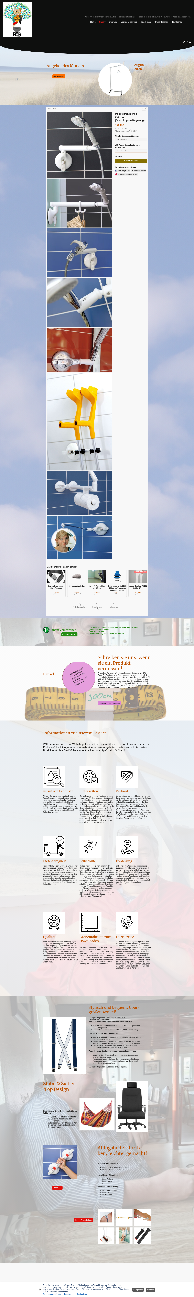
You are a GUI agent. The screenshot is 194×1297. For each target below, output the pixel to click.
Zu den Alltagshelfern (83, 1220)
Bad (54, 109)
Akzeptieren (138, 1290)
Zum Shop (57, 1188)
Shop (49, 109)
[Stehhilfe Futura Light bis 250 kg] (97, 577)
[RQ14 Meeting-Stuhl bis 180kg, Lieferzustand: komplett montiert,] (117, 577)
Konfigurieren (82, 1294)
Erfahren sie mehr (69, 634)
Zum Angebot (58, 76)
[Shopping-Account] (190, 41)
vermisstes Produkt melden (109, 703)
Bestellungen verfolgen (97, 608)
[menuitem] (142, 108)
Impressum (68, 1294)
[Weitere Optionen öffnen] (187, 22)
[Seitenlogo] (17, 19)
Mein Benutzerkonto (80, 607)
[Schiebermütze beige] (76, 577)
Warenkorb (114, 607)
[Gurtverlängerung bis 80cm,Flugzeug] (56, 577)
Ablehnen (150, 1290)
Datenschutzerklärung (52, 1294)
